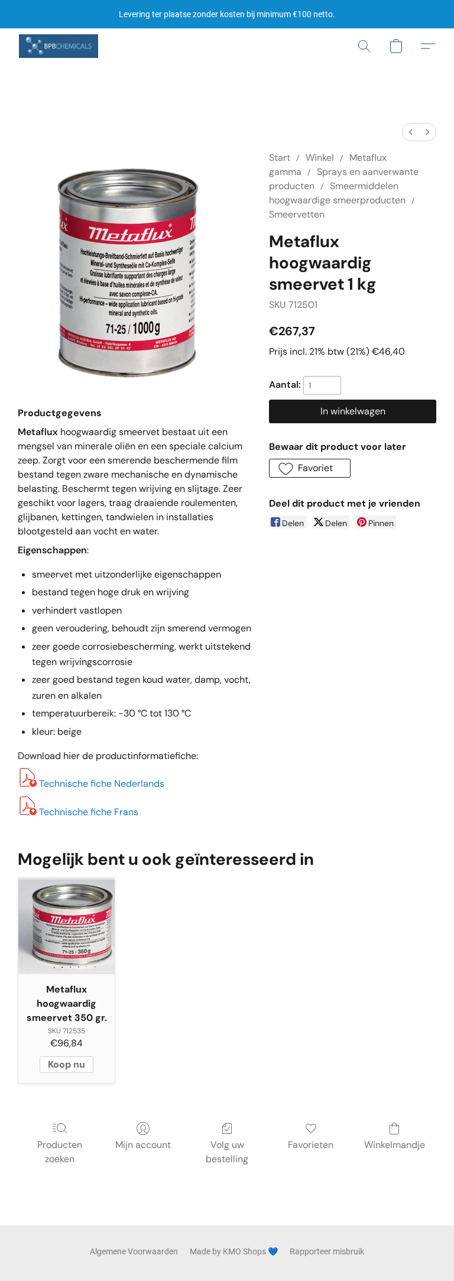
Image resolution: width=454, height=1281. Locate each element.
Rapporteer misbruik (327, 1251)
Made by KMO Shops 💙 (234, 1251)
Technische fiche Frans (88, 812)
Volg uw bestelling (227, 1152)
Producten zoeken (59, 1152)
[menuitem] (411, 132)
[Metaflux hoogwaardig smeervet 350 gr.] (66, 926)
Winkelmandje (394, 1145)
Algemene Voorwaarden (134, 1251)
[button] (58, 46)
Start (279, 157)
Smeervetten (297, 214)
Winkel (320, 157)
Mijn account (143, 1145)
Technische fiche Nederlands (101, 783)
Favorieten (310, 1145)
